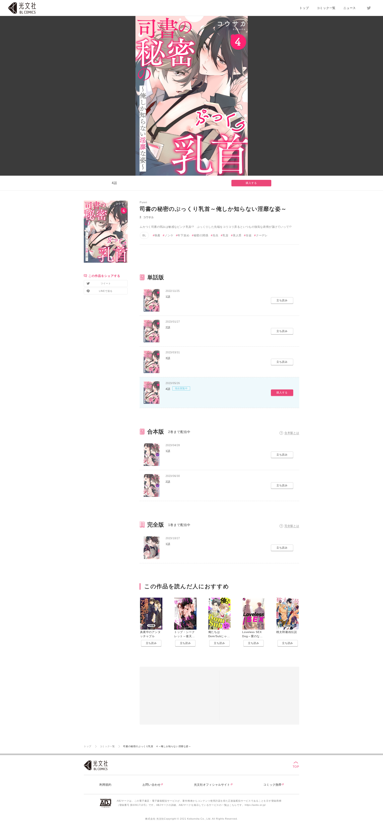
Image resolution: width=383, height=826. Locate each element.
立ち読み (151, 643)
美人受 (237, 235)
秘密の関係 (201, 235)
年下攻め (183, 235)
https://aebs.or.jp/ (255, 805)
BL (144, 235)
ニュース (349, 8)
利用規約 (105, 784)
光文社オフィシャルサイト (212, 784)
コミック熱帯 (272, 784)
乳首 (226, 235)
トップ (304, 8)
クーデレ (262, 235)
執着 (158, 235)
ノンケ (169, 235)
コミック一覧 (326, 8)
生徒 (249, 235)
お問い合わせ (151, 784)
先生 (216, 235)
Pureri (143, 202)
